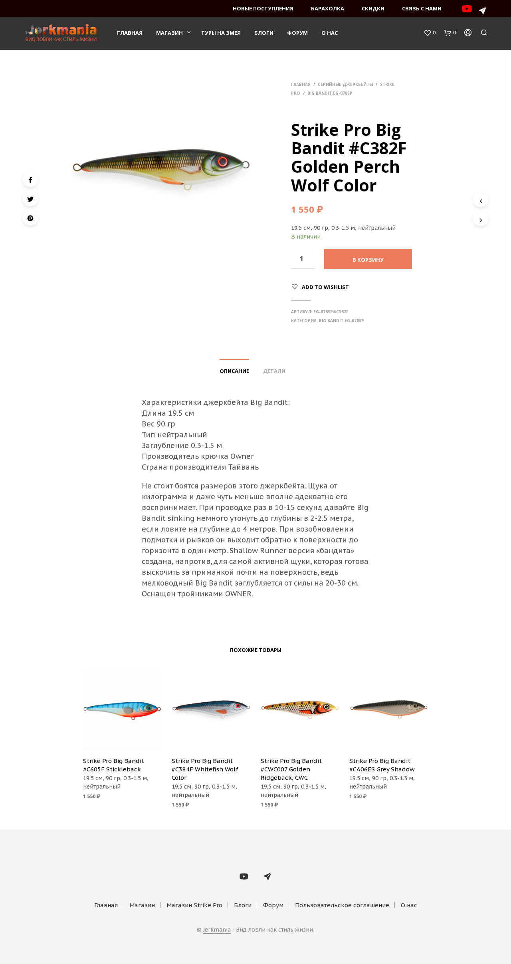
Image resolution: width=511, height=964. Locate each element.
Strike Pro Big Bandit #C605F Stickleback (113, 765)
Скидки (373, 8)
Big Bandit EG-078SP (330, 93)
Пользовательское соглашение (342, 905)
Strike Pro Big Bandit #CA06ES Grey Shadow (382, 765)
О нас (329, 32)
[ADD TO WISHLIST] (122, 739)
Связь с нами (422, 8)
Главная (130, 32)
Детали (274, 370)
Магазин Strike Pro (194, 905)
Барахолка (327, 8)
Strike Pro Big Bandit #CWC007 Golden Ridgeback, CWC (291, 769)
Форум (297, 32)
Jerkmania (217, 930)
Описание (234, 370)
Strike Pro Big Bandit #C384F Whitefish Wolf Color (205, 769)
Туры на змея (221, 32)
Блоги (263, 32)
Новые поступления (263, 8)
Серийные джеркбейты (345, 84)
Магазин (169, 32)
